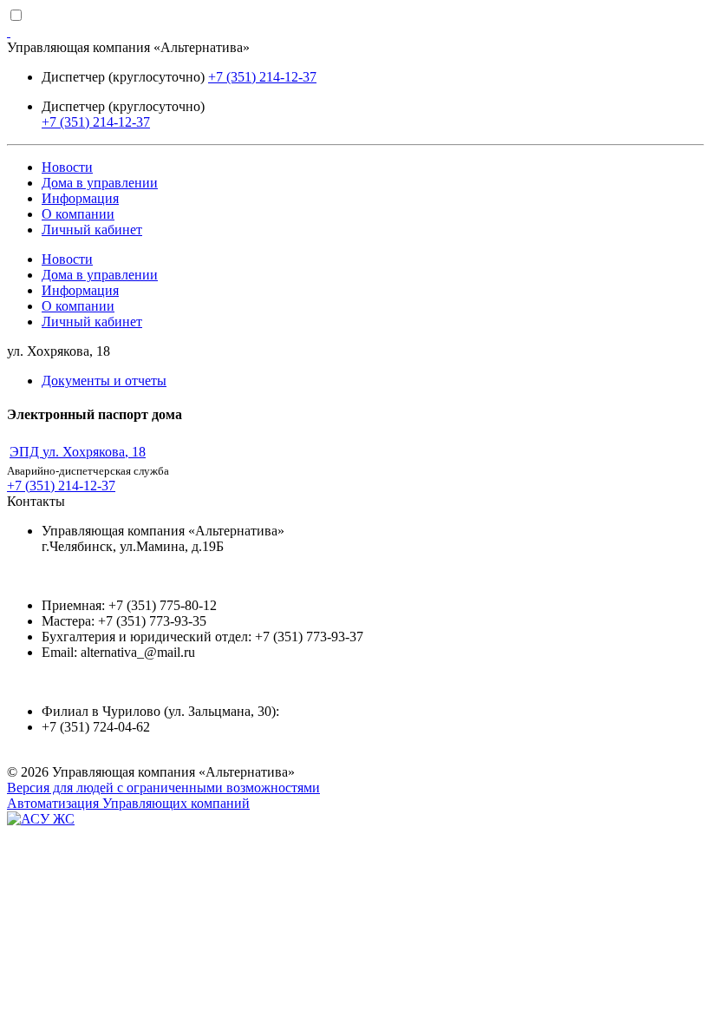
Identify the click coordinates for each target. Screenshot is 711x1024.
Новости (67, 167)
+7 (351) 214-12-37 (262, 76)
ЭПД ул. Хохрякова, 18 (78, 451)
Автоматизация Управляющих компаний (128, 803)
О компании (78, 214)
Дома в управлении (100, 182)
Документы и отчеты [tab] (104, 380)
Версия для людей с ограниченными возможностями (163, 787)
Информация (80, 198)
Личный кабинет (92, 229)
